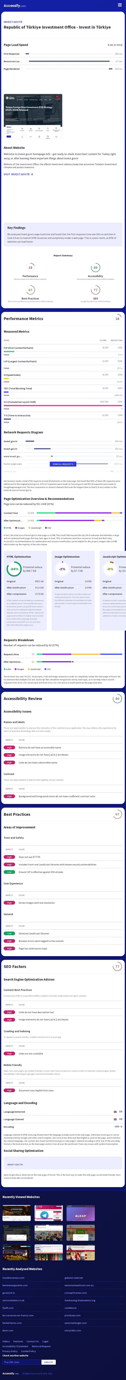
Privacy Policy (10, 1351)
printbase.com (73, 1315)
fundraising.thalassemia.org (80, 1300)
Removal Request (41, 1346)
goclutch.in (8, 1292)
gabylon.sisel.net (74, 1277)
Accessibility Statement (15, 1346)
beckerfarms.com (12, 1322)
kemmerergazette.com (15, 1285)
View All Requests (63, 464)
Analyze (48, 1362)
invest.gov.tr (13, 22)
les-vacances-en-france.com (17, 1315)
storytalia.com (73, 1330)
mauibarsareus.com (13, 1277)
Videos (6, 1341)
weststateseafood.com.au (79, 1285)
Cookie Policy (28, 1351)
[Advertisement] (63, 84)
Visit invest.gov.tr (17, 174)
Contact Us (33, 1341)
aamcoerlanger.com (76, 1322)
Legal (45, 1341)
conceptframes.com (76, 1292)
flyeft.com (8, 1307)
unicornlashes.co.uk (13, 1300)
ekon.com (7, 1330)
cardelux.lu (71, 1307)
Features (18, 1341)
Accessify (15, 5)
